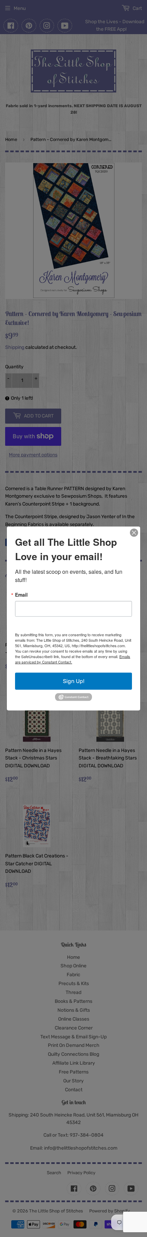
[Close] (134, 533)
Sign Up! (73, 681)
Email (21, 594)
